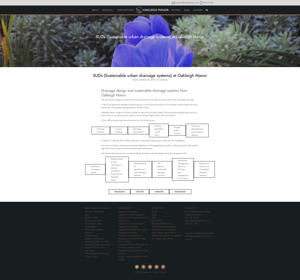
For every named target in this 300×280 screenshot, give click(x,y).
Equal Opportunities (93, 223)
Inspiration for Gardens (127, 211)
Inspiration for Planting (127, 232)
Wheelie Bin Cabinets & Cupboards (166, 235)
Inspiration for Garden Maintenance (133, 229)
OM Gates (89, 250)
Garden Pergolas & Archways (164, 229)
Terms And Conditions (94, 229)
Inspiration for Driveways (128, 226)
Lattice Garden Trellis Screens (164, 232)
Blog (153, 217)
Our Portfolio (157, 220)
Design (155, 211)
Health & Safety (91, 217)
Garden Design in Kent (94, 238)
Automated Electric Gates (95, 247)
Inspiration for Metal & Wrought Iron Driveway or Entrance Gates (133, 246)
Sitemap (88, 232)
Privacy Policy (90, 226)
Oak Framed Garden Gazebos (164, 226)
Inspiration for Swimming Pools (131, 214)
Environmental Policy (93, 220)
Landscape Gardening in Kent (97, 241)
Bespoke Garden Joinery (162, 223)
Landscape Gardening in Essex (97, 244)
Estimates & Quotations (94, 211)
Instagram (180, 191)
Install (154, 214)
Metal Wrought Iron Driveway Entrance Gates (97, 255)
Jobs (86, 214)
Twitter (140, 191)
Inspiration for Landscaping (129, 235)
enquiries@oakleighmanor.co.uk (187, 3)
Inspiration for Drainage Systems (131, 223)
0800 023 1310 (207, 3)
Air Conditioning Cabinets (162, 238)
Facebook (119, 191)
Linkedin (159, 191)
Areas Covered (91, 235)
